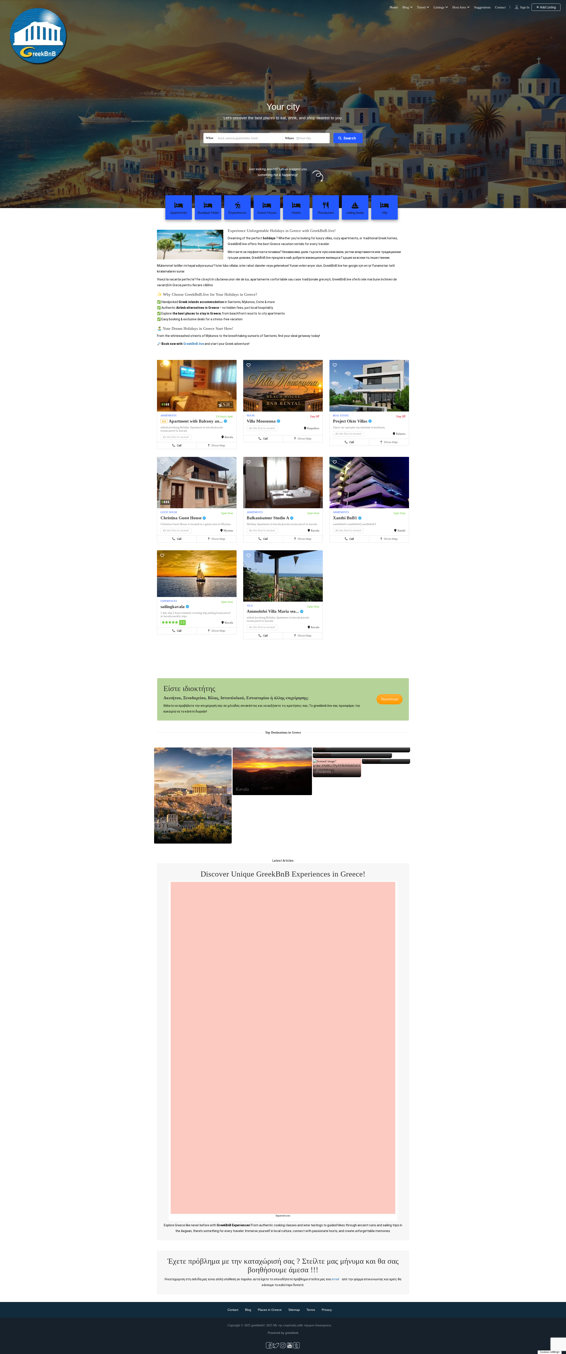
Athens (163, 945)
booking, (174, 427)
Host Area (459, 7)
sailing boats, (216, 612)
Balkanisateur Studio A (268, 518)
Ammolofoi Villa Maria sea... (273, 611)
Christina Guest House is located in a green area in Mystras (196, 524)
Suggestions (482, 7)
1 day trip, (167, 612)
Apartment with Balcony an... (196, 421)
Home (394, 7)
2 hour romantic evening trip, (190, 612)
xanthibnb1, (340, 524)
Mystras (228, 530)
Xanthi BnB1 (345, 518)
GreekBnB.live (193, 344)
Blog (405, 7)
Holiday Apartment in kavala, (197, 427)
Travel (421, 7)
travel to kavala (177, 430)
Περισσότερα (389, 699)
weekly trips (179, 616)
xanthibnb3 (369, 524)
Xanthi (401, 530)
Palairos (400, 433)
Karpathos (313, 428)
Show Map (218, 445)
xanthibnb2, (355, 524)
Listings (439, 7)
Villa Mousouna (262, 421)
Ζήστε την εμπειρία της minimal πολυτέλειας (359, 427)
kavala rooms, (290, 524)
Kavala (229, 437)
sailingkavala (173, 606)
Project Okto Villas (350, 421)
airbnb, (165, 427)
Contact (500, 7)
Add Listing (547, 7)
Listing (193, 913)
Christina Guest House (182, 518)
